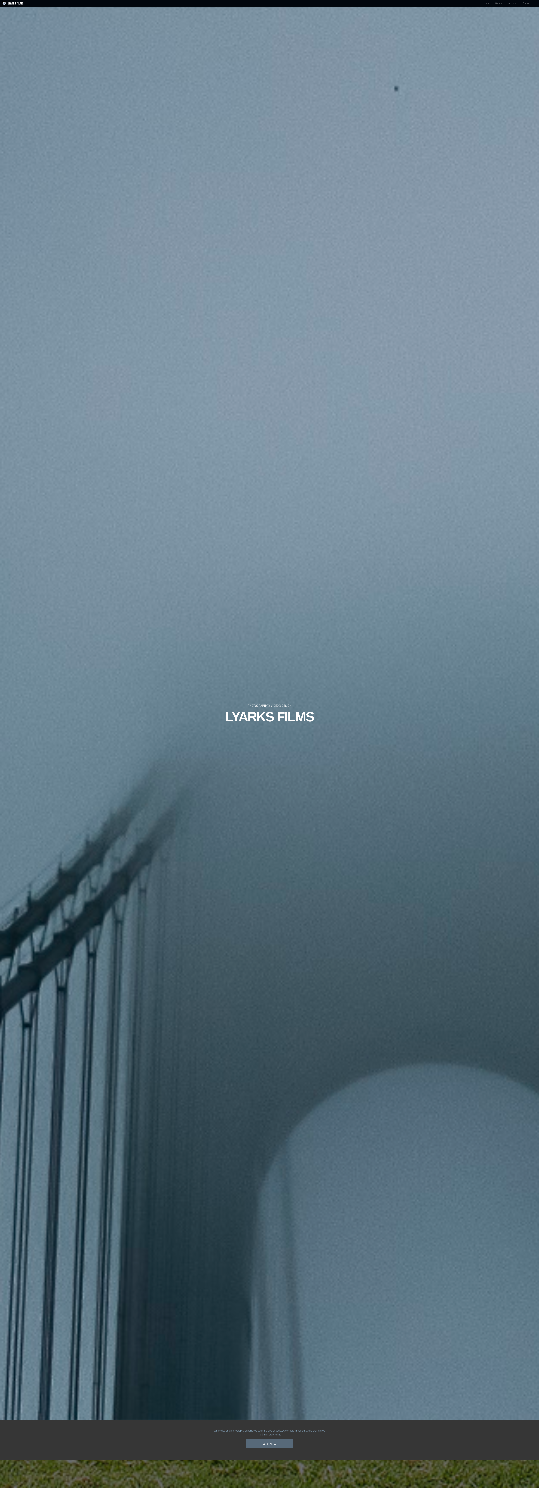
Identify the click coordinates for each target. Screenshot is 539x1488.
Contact (526, 3)
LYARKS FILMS (15, 3)
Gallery (498, 3)
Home (486, 3)
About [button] (511, 3)
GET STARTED (269, 1443)
